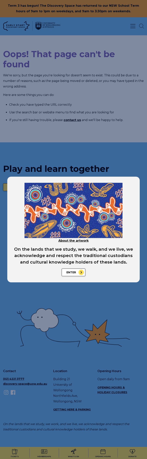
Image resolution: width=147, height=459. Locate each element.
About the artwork (73, 240)
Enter (71, 272)
